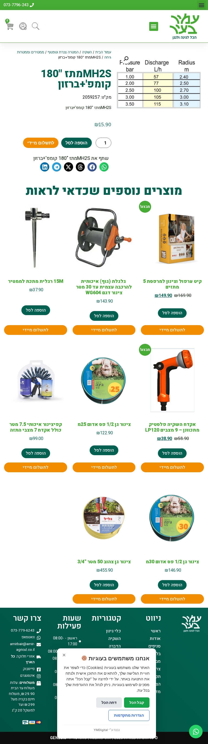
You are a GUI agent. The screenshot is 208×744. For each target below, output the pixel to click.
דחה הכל (109, 702)
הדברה (115, 646)
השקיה (87, 52)
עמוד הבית (103, 52)
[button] (201, 5)
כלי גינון (113, 631)
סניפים (154, 646)
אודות (155, 638)
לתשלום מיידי (40, 142)
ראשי (156, 631)
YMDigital (101, 730)
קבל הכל (136, 702)
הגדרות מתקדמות (129, 715)
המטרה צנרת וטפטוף (63, 52)
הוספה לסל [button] (172, 313)
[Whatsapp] (196, 731)
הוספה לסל (76, 142)
